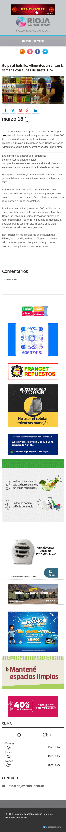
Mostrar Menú (35, 40)
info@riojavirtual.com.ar (26, 786)
